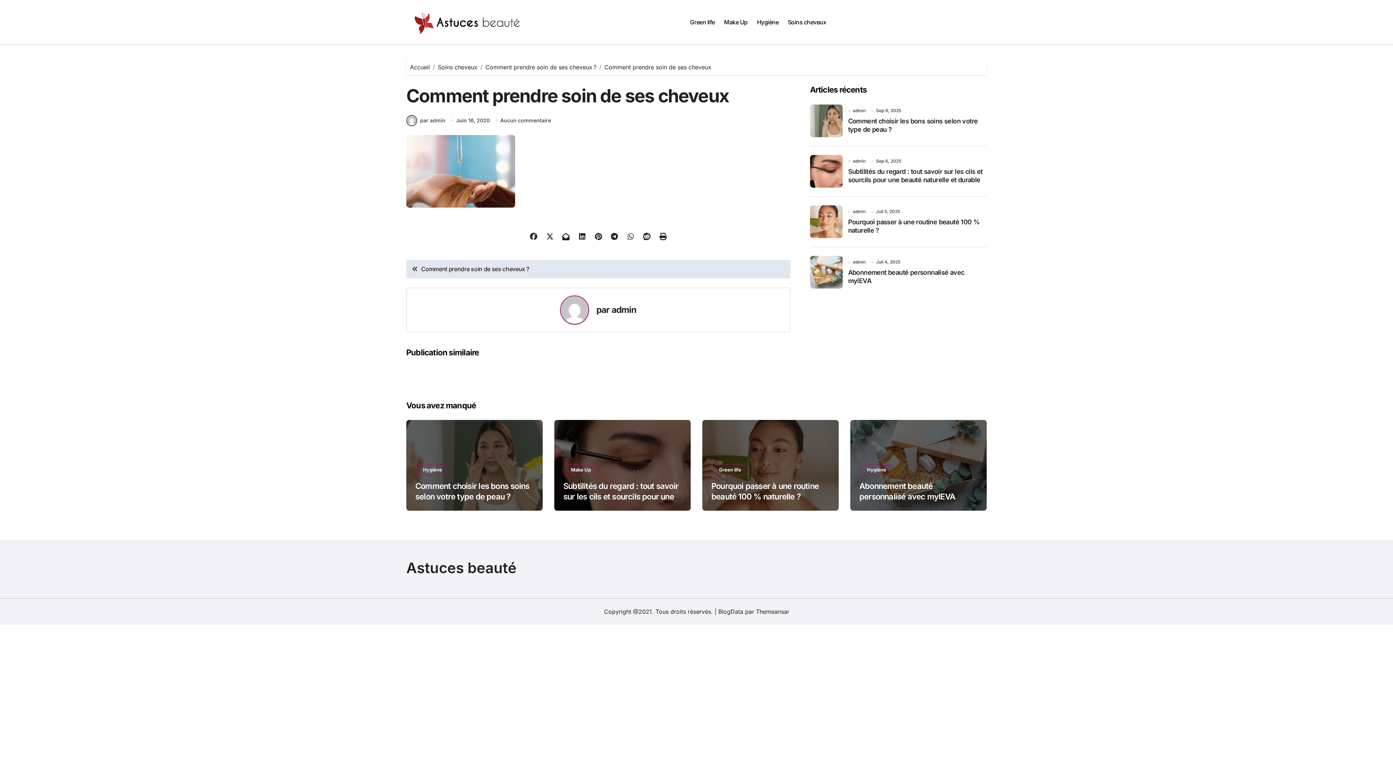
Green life (702, 22)
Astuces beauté (461, 568)
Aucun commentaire (525, 120)
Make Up (736, 22)
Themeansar (772, 611)
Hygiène (768, 22)
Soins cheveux (807, 22)
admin (624, 310)
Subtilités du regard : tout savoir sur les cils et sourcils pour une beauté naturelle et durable (620, 496)
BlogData (730, 611)
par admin (432, 120)
